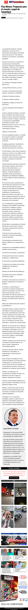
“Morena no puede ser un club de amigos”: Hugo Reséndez (20, 557)
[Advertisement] (14, 33)
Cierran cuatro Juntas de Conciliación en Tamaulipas (20, 569)
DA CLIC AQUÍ (14, 477)
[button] (7, 494)
